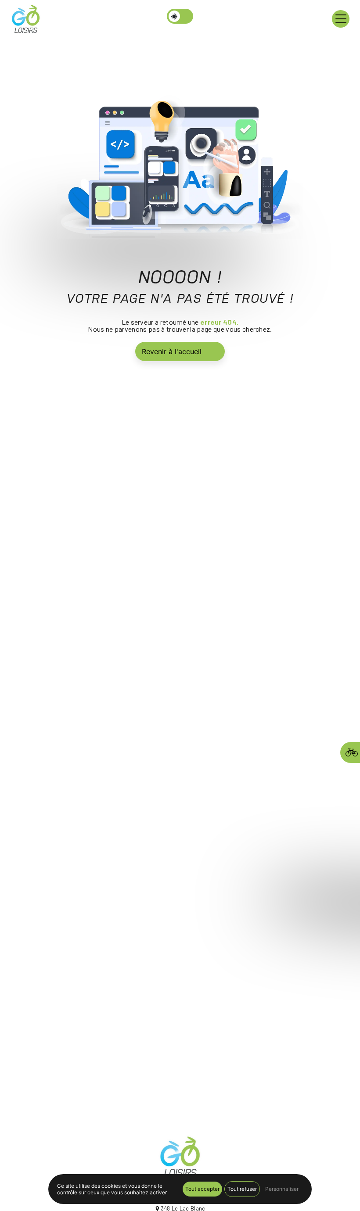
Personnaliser (282, 1189)
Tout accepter (202, 1189)
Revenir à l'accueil (172, 351)
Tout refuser (242, 1189)
